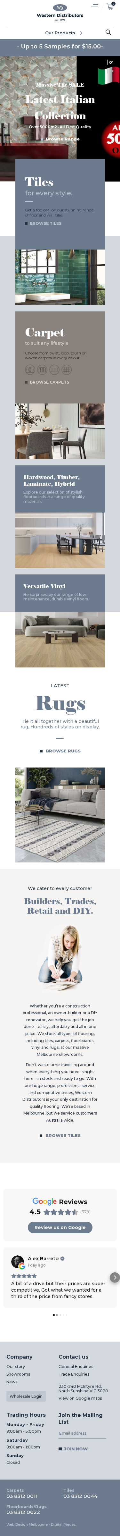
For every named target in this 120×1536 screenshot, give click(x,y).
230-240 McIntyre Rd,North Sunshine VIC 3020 (83, 1388)
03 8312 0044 (80, 1493)
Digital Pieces (63, 1524)
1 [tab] (113, 62)
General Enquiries (76, 1366)
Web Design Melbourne (27, 1524)
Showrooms (18, 1374)
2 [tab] (112, 71)
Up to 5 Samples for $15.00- (62, 46)
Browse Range (63, 138)
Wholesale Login (26, 1396)
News (11, 1381)
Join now (76, 1448)
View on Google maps (80, 1398)
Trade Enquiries (74, 1374)
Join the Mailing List (81, 1418)
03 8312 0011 (21, 1493)
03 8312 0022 (26, 1509)
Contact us (73, 1357)
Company (19, 1357)
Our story (15, 1366)
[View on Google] (17, 1261)
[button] (5, 1277)
